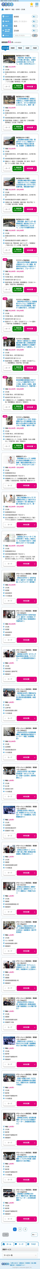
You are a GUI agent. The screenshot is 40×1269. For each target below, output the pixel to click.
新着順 (12, 48)
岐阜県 (18, 9)
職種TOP (7, 9)
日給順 (27, 48)
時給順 (20, 48)
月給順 (35, 48)
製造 (13, 9)
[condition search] (35, 35)
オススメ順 (5, 48)
